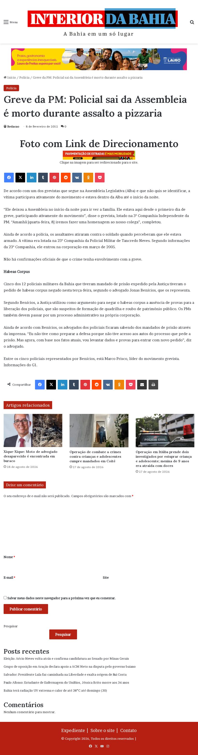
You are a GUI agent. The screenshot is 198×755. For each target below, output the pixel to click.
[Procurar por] (192, 23)
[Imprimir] (153, 384)
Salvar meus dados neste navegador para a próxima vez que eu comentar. (61, 598)
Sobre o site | (105, 730)
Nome (9, 557)
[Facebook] (9, 177)
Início (11, 77)
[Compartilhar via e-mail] (142, 384)
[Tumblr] (43, 177)
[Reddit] (66, 177)
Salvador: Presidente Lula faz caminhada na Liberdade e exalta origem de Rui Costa (65, 674)
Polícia (24, 77)
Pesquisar (11, 626)
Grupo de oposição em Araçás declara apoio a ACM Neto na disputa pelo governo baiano (70, 666)
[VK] (77, 177)
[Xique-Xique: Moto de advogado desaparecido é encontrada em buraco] (33, 430)
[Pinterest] (54, 177)
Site (106, 577)
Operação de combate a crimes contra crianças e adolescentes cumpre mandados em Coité (95, 456)
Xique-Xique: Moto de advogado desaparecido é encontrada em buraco (30, 456)
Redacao (13, 126)
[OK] (88, 177)
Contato (128, 730)
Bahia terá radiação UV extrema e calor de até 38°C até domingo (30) (55, 690)
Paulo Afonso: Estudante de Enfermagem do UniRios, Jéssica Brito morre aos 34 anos (66, 682)
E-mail (9, 577)
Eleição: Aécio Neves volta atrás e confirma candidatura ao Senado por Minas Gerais (66, 658)
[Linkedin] (31, 177)
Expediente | (75, 730)
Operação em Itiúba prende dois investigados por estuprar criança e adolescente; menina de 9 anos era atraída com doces (164, 459)
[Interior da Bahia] (103, 21)
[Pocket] (100, 177)
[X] (20, 177)
